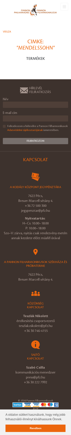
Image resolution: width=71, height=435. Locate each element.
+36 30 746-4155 (36, 331)
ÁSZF (35, 409)
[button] (63, 419)
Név (5, 99)
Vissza (7, 31)
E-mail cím (10, 113)
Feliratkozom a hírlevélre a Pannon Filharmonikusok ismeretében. (37, 128)
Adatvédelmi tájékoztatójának (25, 130)
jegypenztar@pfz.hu (35, 210)
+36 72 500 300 (35, 206)
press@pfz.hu (35, 377)
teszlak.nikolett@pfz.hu (35, 326)
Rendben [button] (35, 428)
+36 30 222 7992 (35, 382)
